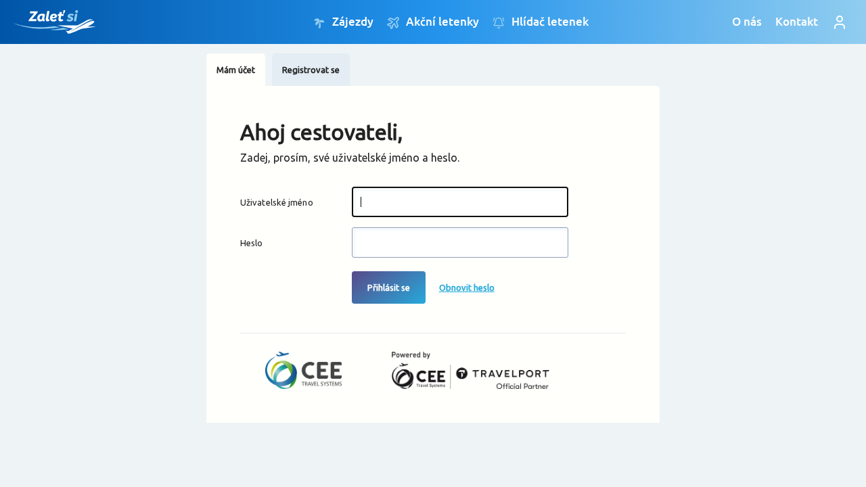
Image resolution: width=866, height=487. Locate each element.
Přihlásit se (388, 287)
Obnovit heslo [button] (467, 287)
